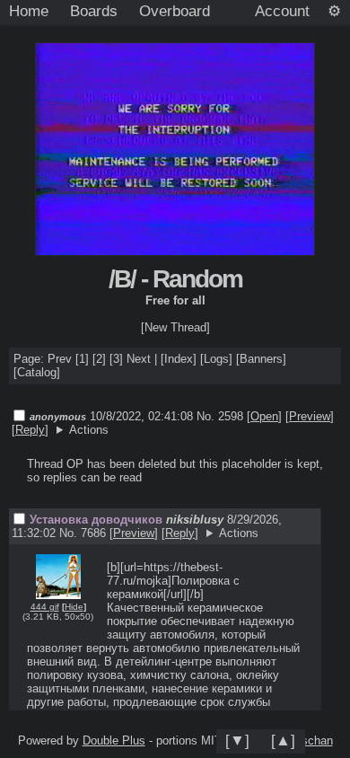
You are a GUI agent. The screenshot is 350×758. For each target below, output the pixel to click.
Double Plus (114, 740)
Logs (216, 359)
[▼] (237, 740)
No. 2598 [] (239, 416)
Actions (89, 429)
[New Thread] (175, 327)
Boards (94, 11)
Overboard (174, 11)
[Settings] (334, 11)
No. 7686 (84, 533)
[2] (99, 359)
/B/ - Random (175, 279)
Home (28, 11)
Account (282, 11)
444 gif (45, 607)
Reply (30, 429)
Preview (309, 416)
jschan (316, 740)
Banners (261, 359)
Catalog (37, 372)
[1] (82, 359)
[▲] (283, 740)
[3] (116, 359)
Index (178, 359)
